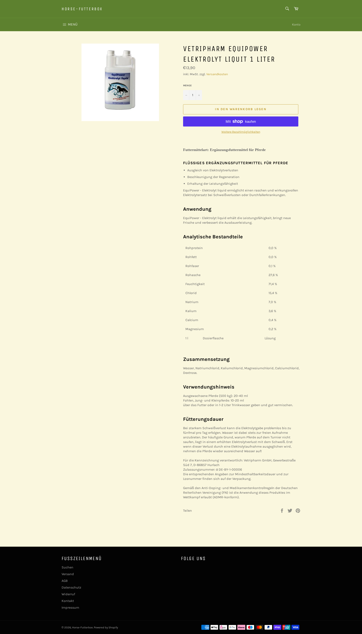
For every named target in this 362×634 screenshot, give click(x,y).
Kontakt (68, 601)
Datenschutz (71, 587)
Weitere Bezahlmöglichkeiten (240, 132)
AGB (65, 581)
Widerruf (68, 594)
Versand (68, 574)
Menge (187, 85)
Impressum (70, 607)
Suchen (67, 567)
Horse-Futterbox (82, 8)
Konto (296, 24)
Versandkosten (217, 74)
